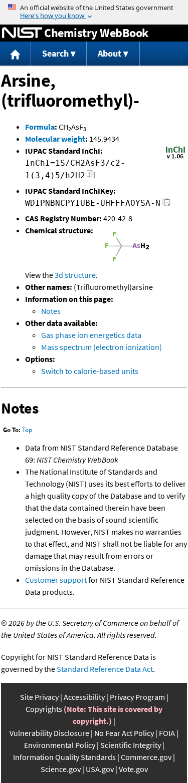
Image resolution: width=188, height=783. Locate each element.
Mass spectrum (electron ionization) (101, 347)
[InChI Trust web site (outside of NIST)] (175, 158)
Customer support (56, 580)
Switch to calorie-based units (89, 371)
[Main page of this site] (15, 54)
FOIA (167, 733)
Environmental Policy (59, 745)
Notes (51, 311)
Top (27, 430)
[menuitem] (15, 54)
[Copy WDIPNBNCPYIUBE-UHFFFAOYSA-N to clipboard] (166, 204)
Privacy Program (137, 697)
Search (55, 53)
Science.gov (61, 769)
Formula (40, 127)
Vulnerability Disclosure (49, 733)
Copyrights (44, 709)
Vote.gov (133, 769)
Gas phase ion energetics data (91, 335)
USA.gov (100, 769)
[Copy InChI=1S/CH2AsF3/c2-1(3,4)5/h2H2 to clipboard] (91, 177)
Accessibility (84, 697)
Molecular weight (55, 139)
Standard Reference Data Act (105, 669)
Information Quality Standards (64, 757)
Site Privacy (39, 697)
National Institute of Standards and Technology (22, 33)
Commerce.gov (146, 757)
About (109, 53)
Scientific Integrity (130, 745)
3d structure (75, 275)
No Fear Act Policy (124, 733)
